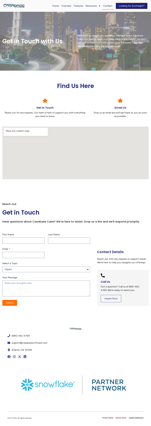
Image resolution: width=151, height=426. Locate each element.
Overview (66, 5)
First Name (8, 234)
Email (5, 249)
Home (55, 5)
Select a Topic (9, 263)
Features (78, 5)
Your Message (9, 277)
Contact (107, 5)
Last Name (54, 234)
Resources (91, 5)
